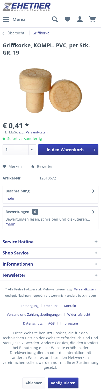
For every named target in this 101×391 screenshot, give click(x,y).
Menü (18, 19)
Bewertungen (17, 211)
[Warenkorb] (93, 19)
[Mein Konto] (80, 19)
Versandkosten (85, 289)
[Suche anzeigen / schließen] (54, 19)
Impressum (69, 323)
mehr (10, 198)
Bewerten (45, 166)
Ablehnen (33, 382)
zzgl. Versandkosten (33, 132)
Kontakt (70, 305)
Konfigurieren (63, 382)
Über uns (51, 305)
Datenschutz (32, 323)
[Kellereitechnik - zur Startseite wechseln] (27, 7)
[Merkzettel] (67, 19)
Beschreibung (17, 191)
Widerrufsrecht (78, 314)
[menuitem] (13, 19)
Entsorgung (30, 305)
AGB (51, 323)
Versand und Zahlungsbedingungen (34, 314)
